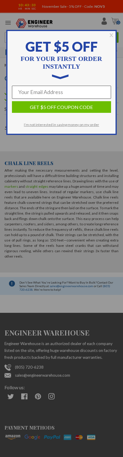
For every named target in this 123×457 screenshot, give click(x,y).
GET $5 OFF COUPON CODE (61, 107)
